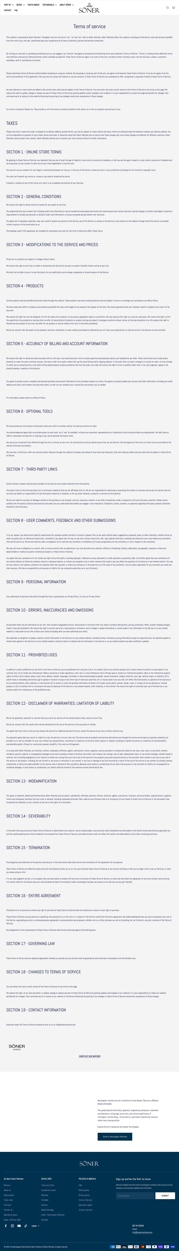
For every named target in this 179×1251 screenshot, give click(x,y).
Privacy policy (84, 1195)
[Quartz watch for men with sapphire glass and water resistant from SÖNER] (89, 1047)
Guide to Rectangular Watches (115, 1136)
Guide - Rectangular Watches (52, 1214)
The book (7, 1205)
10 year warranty (85, 1209)
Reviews (7, 1185)
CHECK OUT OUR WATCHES (89, 1056)
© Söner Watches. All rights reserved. (55, 1247)
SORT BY (7, 4)
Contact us (8, 1209)
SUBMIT (165, 1195)
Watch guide (9, 1195)
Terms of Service (85, 1200)
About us (7, 1190)
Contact (44, 1205)
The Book (44, 1200)
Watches (44, 1195)
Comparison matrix (48, 1190)
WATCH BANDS (33, 4)
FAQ (16, 10)
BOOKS (19, 4)
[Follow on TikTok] (26, 1226)
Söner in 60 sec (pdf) (12, 1219)
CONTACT (7, 10)
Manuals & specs (10, 1214)
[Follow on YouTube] (19, 1226)
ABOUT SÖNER (65, 4)
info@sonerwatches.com (142, 1232)
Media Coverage (47, 1209)
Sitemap (44, 1219)
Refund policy (84, 1190)
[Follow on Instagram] (12, 1226)
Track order (8, 1200)
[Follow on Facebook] (5, 1226)
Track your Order (47, 1185)
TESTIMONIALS (48, 4)
